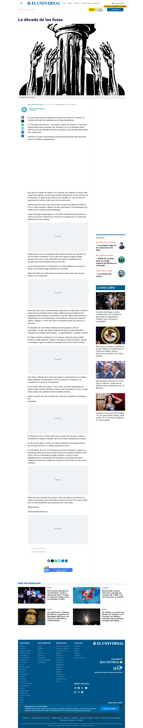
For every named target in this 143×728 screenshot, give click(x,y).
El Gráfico (59, 662)
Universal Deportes (26, 683)
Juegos (58, 672)
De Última (41, 653)
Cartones (23, 679)
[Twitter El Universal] (82, 688)
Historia (96, 718)
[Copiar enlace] (22, 132)
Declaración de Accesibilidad (110, 718)
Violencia (66, 718)
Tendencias (23, 693)
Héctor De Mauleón (35, 104)
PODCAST (77, 3)
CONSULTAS (95, 3)
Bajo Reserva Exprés (104, 255)
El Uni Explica (24, 657)
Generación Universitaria (60, 659)
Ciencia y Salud (25, 695)
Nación (22, 646)
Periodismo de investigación (24, 654)
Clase (40, 646)
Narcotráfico (24, 674)
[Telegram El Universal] (75, 688)
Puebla (76, 650)
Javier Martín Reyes (104, 271)
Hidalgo (76, 653)
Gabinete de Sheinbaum (24, 661)
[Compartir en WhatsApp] (22, 124)
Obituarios (59, 655)
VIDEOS (69, 3)
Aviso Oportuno (61, 650)
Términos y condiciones (67, 720)
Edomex (77, 646)
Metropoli (23, 669)
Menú (21, 702)
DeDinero (59, 667)
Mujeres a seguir (25, 650)
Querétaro (77, 655)
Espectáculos (24, 686)
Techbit (22, 700)
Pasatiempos (60, 674)
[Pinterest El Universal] (79, 692)
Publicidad (74, 718)
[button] (115, 9)
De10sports (60, 665)
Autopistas (41, 657)
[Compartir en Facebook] (22, 117)
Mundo (22, 665)
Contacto (80, 720)
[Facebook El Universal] (79, 688)
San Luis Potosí (79, 657)
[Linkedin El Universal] (82, 692)
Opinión (100, 237)
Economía (23, 681)
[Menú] (21, 3)
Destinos (41, 655)
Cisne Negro (42, 662)
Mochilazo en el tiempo (106, 242)
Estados (22, 672)
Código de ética (56, 718)
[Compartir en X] (22, 121)
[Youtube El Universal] (86, 688)
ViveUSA (59, 669)
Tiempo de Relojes (44, 660)
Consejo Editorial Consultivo (40, 718)
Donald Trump (24, 667)
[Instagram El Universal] (75, 692)
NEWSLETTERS (85, 3)
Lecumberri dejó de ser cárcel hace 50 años (106, 247)
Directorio (26, 718)
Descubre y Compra (63, 646)
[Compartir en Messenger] (22, 128)
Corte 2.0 (23, 648)
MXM (64, 3)
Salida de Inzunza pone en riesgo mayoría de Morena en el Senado (106, 262)
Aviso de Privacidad (86, 718)
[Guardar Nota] (22, 135)
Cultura (22, 688)
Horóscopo (60, 676)
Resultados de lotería (61, 680)
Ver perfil (32, 110)
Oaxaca (76, 648)
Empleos (59, 653)
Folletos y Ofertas (62, 648)
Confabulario (24, 690)
